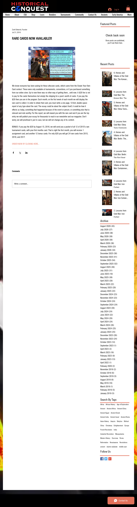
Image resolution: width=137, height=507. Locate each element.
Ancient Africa (111, 409)
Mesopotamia (119, 434)
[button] (128, 8)
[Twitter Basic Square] (105, 458)
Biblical (126, 421)
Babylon (119, 421)
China (102, 426)
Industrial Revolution (107, 434)
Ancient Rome (125, 417)
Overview (115, 438)
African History (110, 404)
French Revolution (106, 430)
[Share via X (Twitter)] (20, 152)
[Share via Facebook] (13, 152)
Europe (127, 426)
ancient (102, 447)
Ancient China (121, 409)
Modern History (105, 438)
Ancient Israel (114, 417)
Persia (122, 438)
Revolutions (123, 442)
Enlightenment (118, 426)
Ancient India (104, 417)
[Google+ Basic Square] (109, 458)
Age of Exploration (123, 404)
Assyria (113, 421)
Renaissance (114, 442)
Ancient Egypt (104, 413)
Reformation (104, 442)
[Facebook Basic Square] (101, 458)
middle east (123, 447)
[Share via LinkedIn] (26, 152)
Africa (102, 404)
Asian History (104, 421)
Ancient (102, 409)
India (115, 430)
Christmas (109, 426)
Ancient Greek (115, 413)
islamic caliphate (112, 447)
